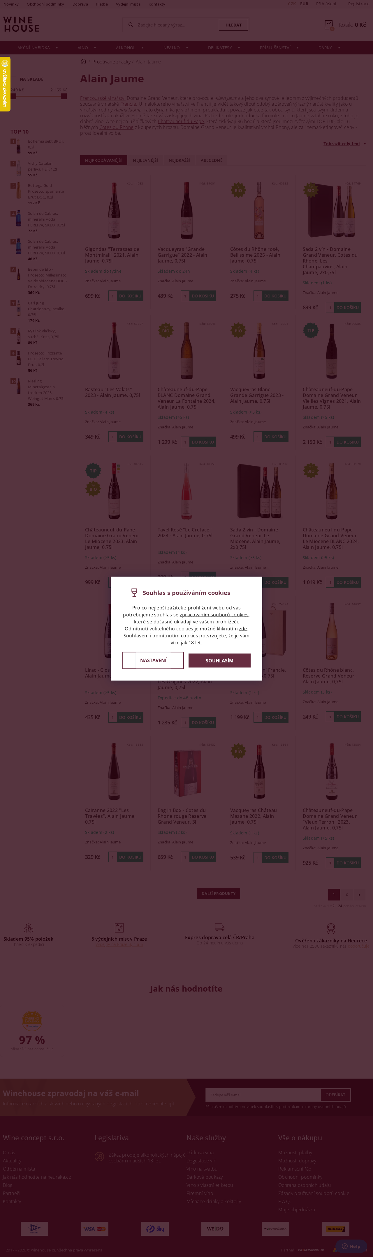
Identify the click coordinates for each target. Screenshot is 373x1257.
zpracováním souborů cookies (214, 614)
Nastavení (153, 660)
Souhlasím (219, 660)
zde (243, 628)
